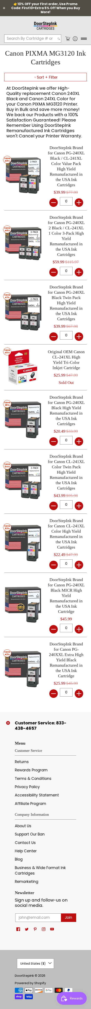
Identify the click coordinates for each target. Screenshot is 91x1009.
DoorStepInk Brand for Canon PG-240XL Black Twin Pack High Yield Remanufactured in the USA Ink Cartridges (66, 303)
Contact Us (25, 842)
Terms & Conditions (33, 778)
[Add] (79, 202)
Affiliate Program (30, 803)
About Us (23, 825)
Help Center (26, 851)
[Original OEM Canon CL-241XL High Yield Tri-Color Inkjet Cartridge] (22, 367)
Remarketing (26, 881)
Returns (22, 761)
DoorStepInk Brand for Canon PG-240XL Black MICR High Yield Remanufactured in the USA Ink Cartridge (66, 595)
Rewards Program (31, 770)
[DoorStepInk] (45, 25)
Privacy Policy (27, 786)
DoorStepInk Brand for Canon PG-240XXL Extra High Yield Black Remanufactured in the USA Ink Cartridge (66, 660)
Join (68, 917)
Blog (19, 859)
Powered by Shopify (30, 983)
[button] (67, 38)
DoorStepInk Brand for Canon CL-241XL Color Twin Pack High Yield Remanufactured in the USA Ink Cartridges (66, 472)
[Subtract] (53, 202)
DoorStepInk (24, 975)
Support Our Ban (30, 834)
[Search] (58, 38)
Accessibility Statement (37, 795)
